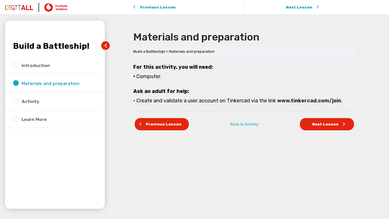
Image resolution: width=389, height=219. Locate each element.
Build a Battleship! (51, 46)
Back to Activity (244, 124)
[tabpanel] (244, 84)
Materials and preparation (192, 51)
